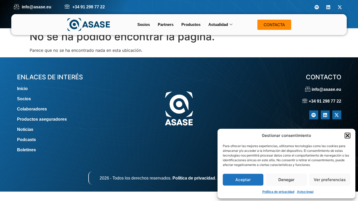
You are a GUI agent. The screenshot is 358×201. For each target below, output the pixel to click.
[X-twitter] (339, 7)
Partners (165, 24)
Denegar (286, 179)
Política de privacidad (278, 192)
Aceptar (243, 179)
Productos (190, 24)
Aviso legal (305, 192)
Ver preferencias (330, 179)
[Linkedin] (328, 7)
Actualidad (218, 24)
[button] (347, 135)
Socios (143, 24)
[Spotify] (316, 7)
